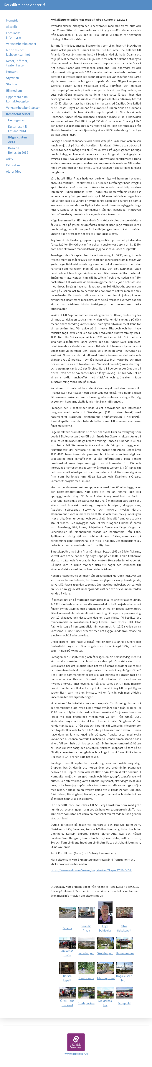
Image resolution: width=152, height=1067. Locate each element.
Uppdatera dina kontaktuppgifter (18, 99)
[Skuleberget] (105, 943)
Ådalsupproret (106, 978)
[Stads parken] (86, 992)
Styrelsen (12, 78)
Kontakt (12, 71)
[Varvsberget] (86, 943)
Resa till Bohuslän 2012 (18, 150)
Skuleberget (105, 953)
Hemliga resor (18, 120)
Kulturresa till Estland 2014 (17, 128)
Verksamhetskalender (20, 44)
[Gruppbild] (124, 992)
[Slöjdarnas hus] (105, 992)
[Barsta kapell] (67, 968)
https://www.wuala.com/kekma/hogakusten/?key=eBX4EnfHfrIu (91, 870)
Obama (67, 928)
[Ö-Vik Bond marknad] (67, 992)
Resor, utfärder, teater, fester (17, 63)
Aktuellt (11, 26)
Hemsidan (13, 20)
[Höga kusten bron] (124, 968)
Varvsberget (86, 953)
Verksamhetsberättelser (20, 107)
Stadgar (11, 84)
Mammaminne (125, 953)
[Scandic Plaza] (86, 912)
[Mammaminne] (124, 943)
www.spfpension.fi (76, 1053)
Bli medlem (14, 90)
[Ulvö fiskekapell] (124, 912)
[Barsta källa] (86, 968)
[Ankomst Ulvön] (67, 943)
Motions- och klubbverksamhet (18, 52)
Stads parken (86, 1003)
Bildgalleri (13, 165)
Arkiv (9, 159)
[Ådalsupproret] (105, 968)
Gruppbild (124, 1003)
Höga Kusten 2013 (17, 139)
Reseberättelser (18, 114)
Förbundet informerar (13, 35)
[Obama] (67, 912)
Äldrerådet (13, 171)
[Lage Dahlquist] (105, 912)
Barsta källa (86, 978)
